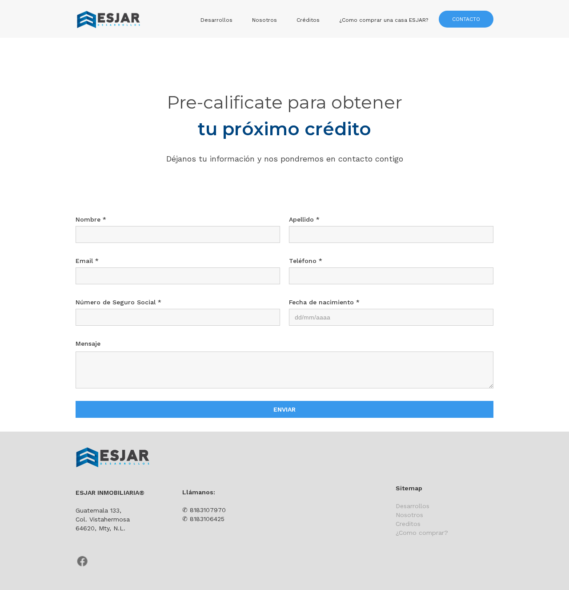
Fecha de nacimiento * (324, 302)
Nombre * (91, 219)
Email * (87, 260)
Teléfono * (305, 260)
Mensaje (88, 343)
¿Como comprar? (422, 532)
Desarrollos (216, 20)
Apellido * (304, 219)
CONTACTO (466, 19)
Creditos (408, 523)
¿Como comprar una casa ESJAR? (383, 20)
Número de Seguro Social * (118, 302)
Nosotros (264, 20)
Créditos (308, 20)
